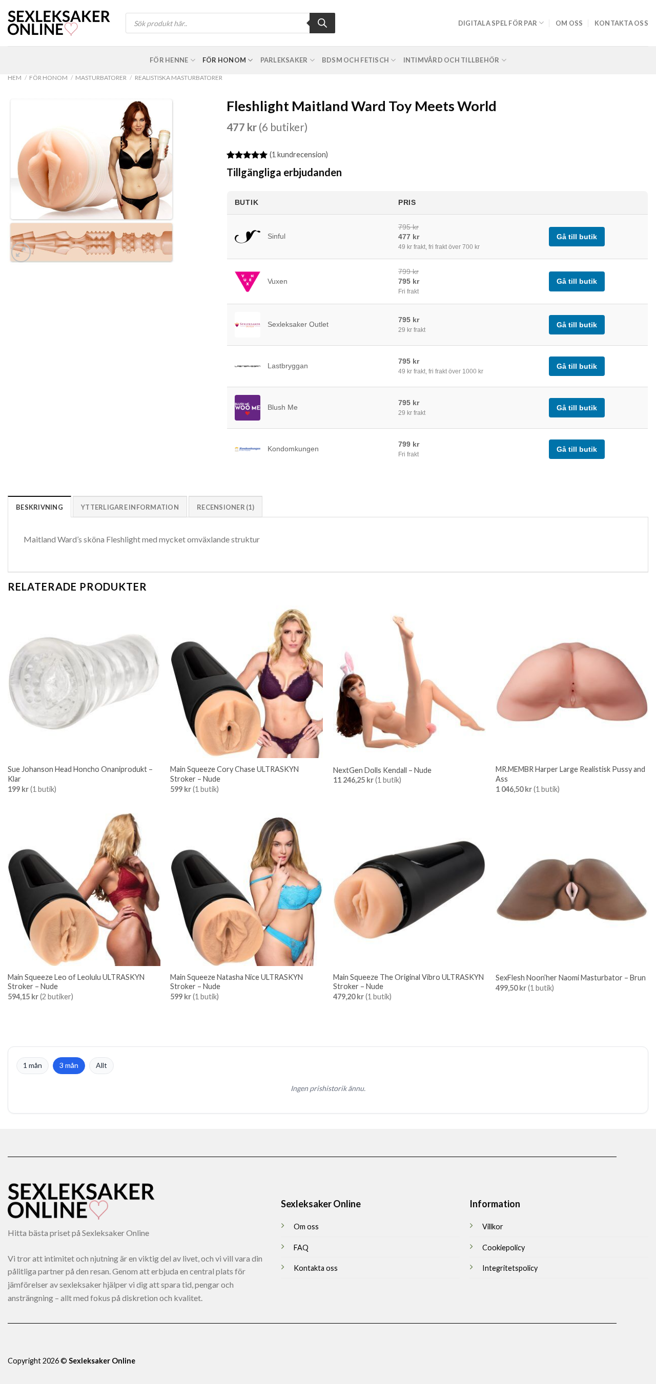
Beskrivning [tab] (39, 507)
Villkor (492, 1226)
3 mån (68, 1065)
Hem (15, 77)
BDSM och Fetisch (355, 60)
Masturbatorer (101, 77)
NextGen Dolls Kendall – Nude (382, 770)
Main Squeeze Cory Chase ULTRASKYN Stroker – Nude (234, 774)
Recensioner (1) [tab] (225, 507)
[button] (21, 252)
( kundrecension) (299, 154)
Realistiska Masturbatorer (178, 77)
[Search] (322, 23)
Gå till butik (577, 237)
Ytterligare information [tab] (130, 507)
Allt (101, 1065)
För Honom (224, 60)
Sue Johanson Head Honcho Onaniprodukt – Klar (80, 774)
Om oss (569, 23)
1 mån (32, 1065)
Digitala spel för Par (497, 23)
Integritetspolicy (510, 1268)
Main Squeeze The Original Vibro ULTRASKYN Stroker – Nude (408, 982)
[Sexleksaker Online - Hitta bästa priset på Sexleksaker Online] (59, 23)
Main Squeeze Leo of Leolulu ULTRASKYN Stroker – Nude (76, 982)
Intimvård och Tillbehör (451, 60)
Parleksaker (284, 60)
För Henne (169, 60)
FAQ (301, 1247)
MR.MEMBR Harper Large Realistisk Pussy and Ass (570, 774)
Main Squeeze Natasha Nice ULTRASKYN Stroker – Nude (236, 982)
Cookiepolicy (503, 1247)
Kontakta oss (621, 23)
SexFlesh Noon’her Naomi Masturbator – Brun (571, 977)
